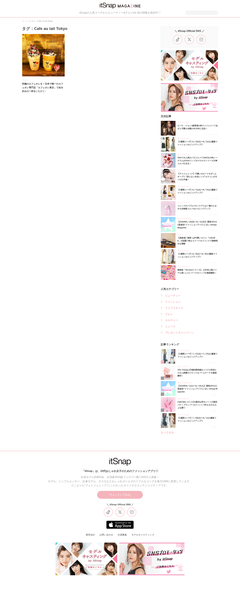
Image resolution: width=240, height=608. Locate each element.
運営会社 (90, 534)
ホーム (25, 21)
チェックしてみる (120, 494)
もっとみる (167, 432)
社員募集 (122, 534)
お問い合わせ (106, 534)
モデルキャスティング (142, 534)
